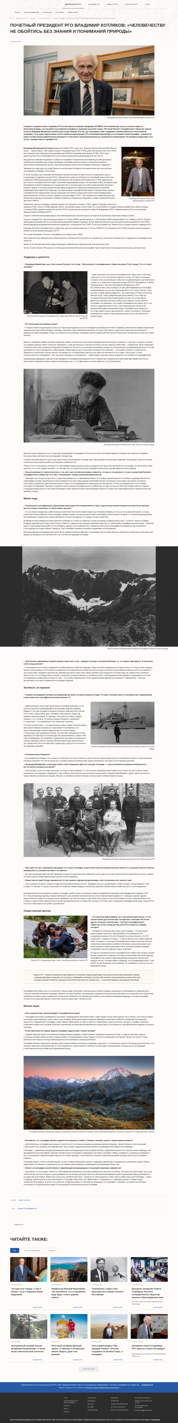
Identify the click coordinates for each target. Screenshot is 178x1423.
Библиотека (115, 1401)
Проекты (66, 1411)
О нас (65, 1398)
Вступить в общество (118, 1407)
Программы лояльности (143, 1398)
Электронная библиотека (119, 1404)
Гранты (66, 1408)
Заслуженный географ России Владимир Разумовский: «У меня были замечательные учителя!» (28, 1349)
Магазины (114, 1398)
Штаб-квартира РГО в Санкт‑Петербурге (71, 1401)
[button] (6, 596)
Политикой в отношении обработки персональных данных (102, 1387)
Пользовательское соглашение (141, 1406)
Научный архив (92, 1410)
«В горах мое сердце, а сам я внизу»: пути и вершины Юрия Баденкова (27, 1292)
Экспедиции (91, 1401)
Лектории (90, 1404)
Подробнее (37, 1307)
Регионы (66, 1405)
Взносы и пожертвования (119, 1410)
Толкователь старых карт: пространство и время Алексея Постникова (108, 1292)
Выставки (90, 1407)
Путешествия (91, 1398)
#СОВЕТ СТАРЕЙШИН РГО (27, 1208)
